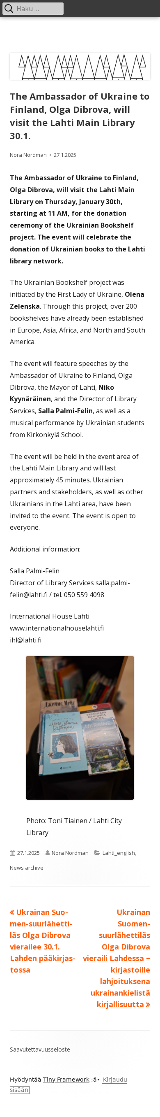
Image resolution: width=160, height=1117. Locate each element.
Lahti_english (119, 852)
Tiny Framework (66, 1079)
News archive (26, 867)
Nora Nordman (28, 154)
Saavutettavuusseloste (40, 1049)
